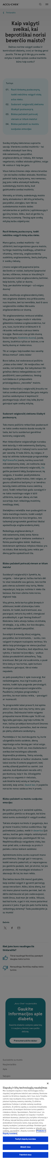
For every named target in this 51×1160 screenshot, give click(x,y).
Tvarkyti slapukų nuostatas (25, 1139)
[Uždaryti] (48, 1083)
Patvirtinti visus (25, 1155)
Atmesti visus (25, 1147)
